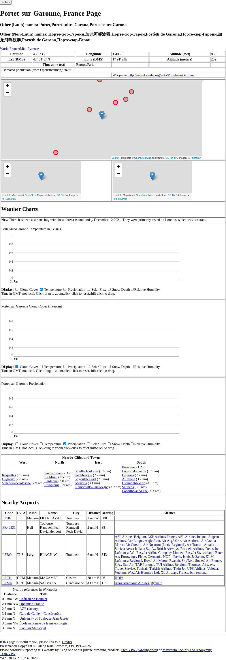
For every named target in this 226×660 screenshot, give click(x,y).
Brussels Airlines (192, 549)
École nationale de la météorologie (43, 623)
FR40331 (9, 527)
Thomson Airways (201, 564)
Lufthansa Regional (128, 560)
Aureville (128, 479)
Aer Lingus (135, 541)
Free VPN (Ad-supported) (139, 650)
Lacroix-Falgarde (134, 471)
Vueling (120, 572)
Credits (67, 642)
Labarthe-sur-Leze (135, 491)
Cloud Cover (29, 289)
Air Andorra (191, 541)
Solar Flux (98, 289)
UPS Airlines (196, 568)
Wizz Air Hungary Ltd (143, 572)
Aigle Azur (152, 541)
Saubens (128, 487)
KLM (210, 556)
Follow (6, 2)
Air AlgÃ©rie (171, 541)
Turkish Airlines (160, 568)
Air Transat (194, 545)
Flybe (142, 556)
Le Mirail (50, 477)
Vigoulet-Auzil (85, 479)
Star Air (128, 564)
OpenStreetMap (142, 157)
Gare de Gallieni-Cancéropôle (40, 613)
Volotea (212, 568)
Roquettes (9, 475)
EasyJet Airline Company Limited (160, 552)
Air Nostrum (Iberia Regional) (164, 545)
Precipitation (76, 289)
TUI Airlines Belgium (171, 564)
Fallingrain (195, 157)
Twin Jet (179, 568)
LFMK (7, 583)
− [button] (7, 92)
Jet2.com (198, 556)
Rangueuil (51, 485)
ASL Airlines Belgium (130, 537)
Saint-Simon (53, 473)
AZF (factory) (29, 609)
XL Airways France (174, 572)
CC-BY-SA (171, 157)
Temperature (53, 289)
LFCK (7, 578)
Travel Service (125, 568)
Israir (186, 556)
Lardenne (51, 481)
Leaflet (115, 157)
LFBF (6, 518)
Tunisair (142, 568)
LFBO (7, 554)
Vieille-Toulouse (86, 471)
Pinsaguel (129, 467)
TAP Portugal (144, 564)
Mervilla (81, 483)
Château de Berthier (33, 599)
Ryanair (174, 560)
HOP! (167, 556)
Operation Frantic (31, 604)
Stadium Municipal (32, 628)
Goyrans (128, 475)
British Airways (168, 549)
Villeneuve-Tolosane (16, 483)
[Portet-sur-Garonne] (102, 115)
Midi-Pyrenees (30, 49)
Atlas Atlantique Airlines (132, 583)
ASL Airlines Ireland (192, 537)
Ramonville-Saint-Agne (91, 487)
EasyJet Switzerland (199, 552)
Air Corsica (133, 545)
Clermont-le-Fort (133, 483)
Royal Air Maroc (156, 560)
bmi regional (198, 572)
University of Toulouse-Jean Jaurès (43, 618)
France (14, 49)
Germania (154, 556)
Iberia (177, 556)
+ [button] (7, 86)
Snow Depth (121, 289)
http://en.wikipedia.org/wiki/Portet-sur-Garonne (161, 75)
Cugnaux (8, 479)
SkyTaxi (187, 560)
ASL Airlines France (161, 537)
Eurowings (128, 556)
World (4, 49)
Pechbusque (83, 475)
